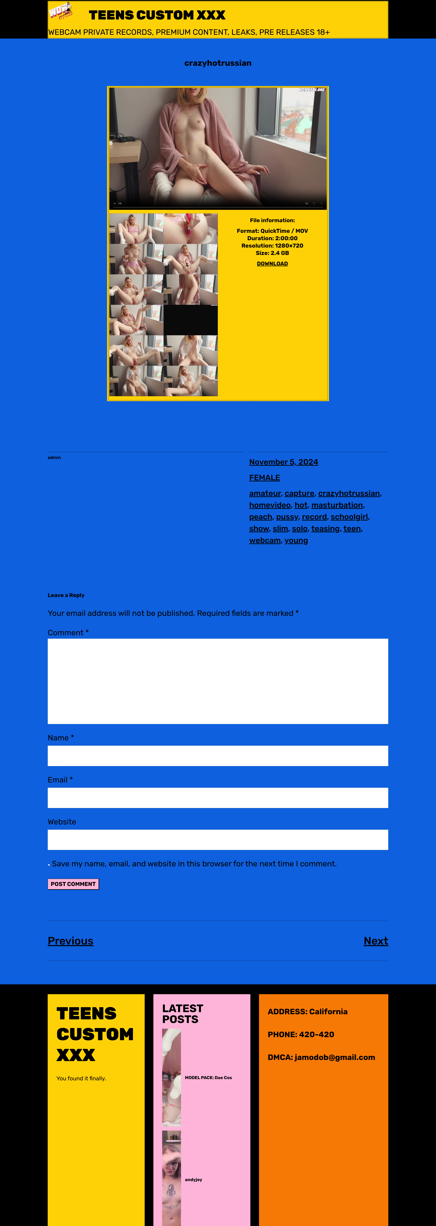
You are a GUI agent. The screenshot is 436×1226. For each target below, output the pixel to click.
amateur (265, 493)
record (314, 516)
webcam (265, 540)
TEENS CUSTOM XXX (157, 15)
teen (352, 528)
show (259, 528)
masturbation (337, 505)
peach (260, 516)
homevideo (270, 505)
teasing (325, 528)
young (296, 540)
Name (61, 737)
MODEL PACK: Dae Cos (208, 1077)
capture (299, 493)
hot (301, 505)
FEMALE (264, 477)
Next (376, 940)
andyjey (193, 1179)
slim (280, 528)
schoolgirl (349, 516)
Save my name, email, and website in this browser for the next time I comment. (194, 863)
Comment (68, 632)
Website (62, 821)
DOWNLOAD (272, 263)
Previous (70, 940)
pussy (287, 516)
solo (300, 528)
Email (60, 779)
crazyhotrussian (349, 493)
